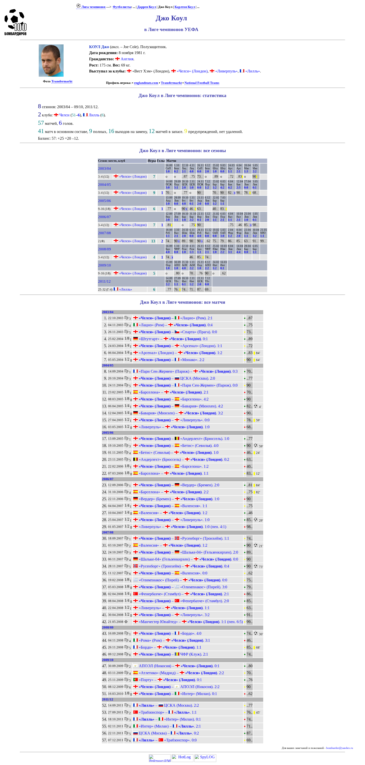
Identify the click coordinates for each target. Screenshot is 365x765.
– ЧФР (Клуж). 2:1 (173, 654)
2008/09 (104, 249)
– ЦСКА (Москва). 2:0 (176, 378)
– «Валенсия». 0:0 (172, 573)
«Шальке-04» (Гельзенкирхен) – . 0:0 (188, 559)
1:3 (246, 171)
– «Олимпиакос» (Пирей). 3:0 (182, 587)
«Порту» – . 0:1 (170, 680)
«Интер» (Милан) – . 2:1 (169, 726)
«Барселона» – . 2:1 (173, 392)
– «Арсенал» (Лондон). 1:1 (180, 346)
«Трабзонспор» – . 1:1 (167, 712)
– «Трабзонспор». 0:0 (167, 740)
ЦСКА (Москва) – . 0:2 (168, 733)
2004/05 (104, 185)
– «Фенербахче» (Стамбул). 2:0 (183, 601)
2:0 (207, 171)
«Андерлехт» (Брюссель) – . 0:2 (183, 459)
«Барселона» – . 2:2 (173, 492)
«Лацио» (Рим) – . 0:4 (175, 325)
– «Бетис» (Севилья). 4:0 (178, 445)
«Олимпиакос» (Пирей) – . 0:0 (182, 580)
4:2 (222, 187)
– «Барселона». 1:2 (173, 466)
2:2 (254, 171)
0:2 (176, 171)
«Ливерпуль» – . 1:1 (174, 608)
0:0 (199, 171)
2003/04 (104, 168)
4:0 (191, 171)
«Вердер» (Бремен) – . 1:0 (178, 499)
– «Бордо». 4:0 (169, 633)
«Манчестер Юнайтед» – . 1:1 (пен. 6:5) (190, 622)
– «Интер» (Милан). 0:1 (177, 694)
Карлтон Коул (185, 7)
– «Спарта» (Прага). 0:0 (177, 332)
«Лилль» (252, 71)
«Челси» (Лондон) (192, 71)
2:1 (184, 171)
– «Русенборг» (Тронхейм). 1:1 (183, 538)
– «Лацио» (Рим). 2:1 (175, 318)
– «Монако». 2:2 (171, 360)
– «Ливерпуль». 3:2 (174, 615)
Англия (126, 59)
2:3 (238, 187)
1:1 (230, 171)
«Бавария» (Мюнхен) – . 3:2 (180, 413)
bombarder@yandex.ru (339, 748)
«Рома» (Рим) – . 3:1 (174, 640)
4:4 (238, 252)
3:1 (176, 187)
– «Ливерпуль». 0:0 (174, 420)
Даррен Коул (146, 7)
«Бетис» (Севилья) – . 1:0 (178, 452)
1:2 (207, 187)
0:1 (254, 187)
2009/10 (104, 265)
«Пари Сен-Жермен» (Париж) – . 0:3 (188, 371)
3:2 (254, 236)
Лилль (94, 115)
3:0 (168, 187)
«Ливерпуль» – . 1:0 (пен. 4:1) (182, 527)
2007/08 (104, 233)
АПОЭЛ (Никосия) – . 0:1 (178, 666)
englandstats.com (146, 83)
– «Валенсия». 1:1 (172, 506)
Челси (64, 115)
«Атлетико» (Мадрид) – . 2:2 (181, 673)
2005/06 (104, 201)
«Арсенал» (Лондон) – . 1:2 (180, 353)
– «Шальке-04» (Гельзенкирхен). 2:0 (188, 552)
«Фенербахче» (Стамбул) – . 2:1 (183, 594)
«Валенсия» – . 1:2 (172, 513)
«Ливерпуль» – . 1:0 (174, 427)
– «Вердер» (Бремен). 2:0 (178, 485)
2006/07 (104, 217)
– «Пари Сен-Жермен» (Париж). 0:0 (188, 385)
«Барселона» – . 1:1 (173, 473)
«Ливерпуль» (226, 71)
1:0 (168, 171)
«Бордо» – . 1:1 (169, 647)
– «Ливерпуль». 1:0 (174, 520)
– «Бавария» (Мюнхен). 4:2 (180, 406)
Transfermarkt (61, 81)
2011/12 (104, 281)
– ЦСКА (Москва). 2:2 (168, 705)
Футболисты (122, 7)
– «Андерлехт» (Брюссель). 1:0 (183, 438)
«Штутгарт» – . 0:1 (173, 339)
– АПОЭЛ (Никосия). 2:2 (178, 687)
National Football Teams (201, 83)
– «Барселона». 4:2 (173, 399)
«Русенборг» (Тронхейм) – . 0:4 (183, 566)
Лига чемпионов (93, 7)
